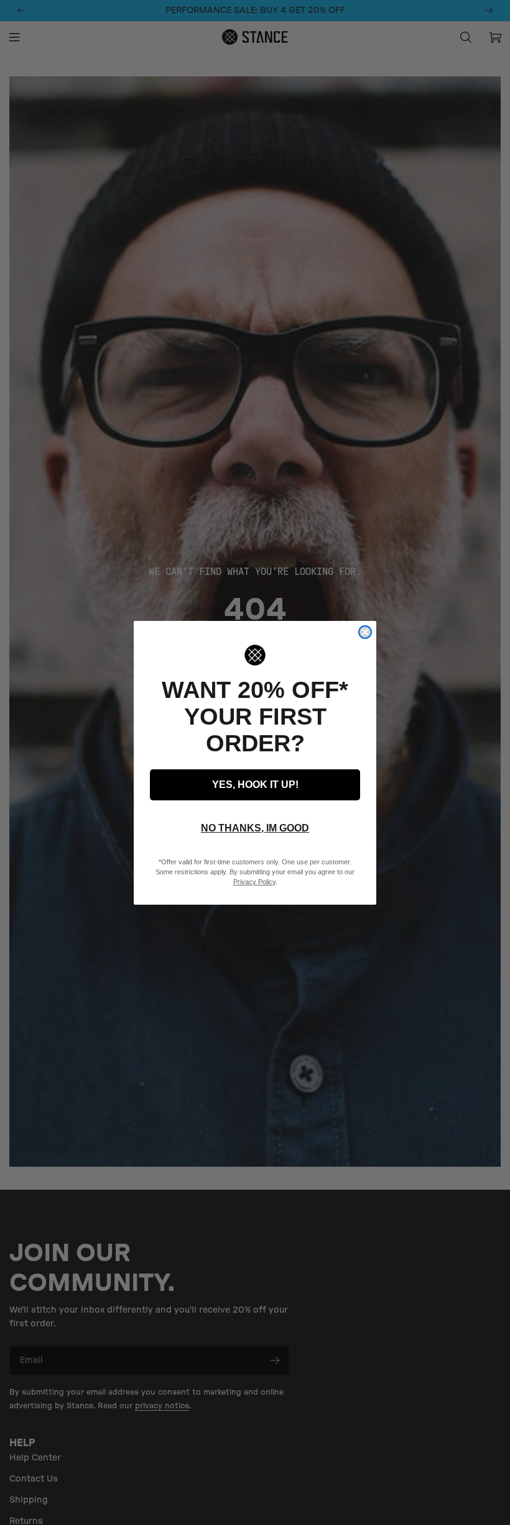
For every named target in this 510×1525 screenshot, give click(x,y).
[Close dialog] (365, 632)
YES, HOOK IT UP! (255, 784)
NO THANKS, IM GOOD (255, 828)
